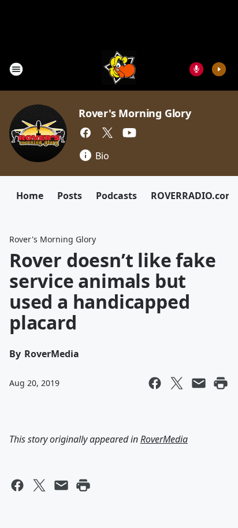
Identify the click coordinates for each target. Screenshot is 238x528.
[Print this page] (221, 383)
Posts (69, 195)
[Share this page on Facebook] (155, 383)
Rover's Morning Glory (135, 113)
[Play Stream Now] (219, 69)
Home (29, 195)
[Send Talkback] (196, 69)
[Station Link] (119, 69)
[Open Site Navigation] (16, 69)
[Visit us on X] (107, 133)
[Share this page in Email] (199, 383)
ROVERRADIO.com (193, 195)
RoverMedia (164, 439)
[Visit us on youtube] (129, 133)
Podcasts (116, 195)
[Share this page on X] (177, 383)
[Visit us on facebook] (85, 133)
